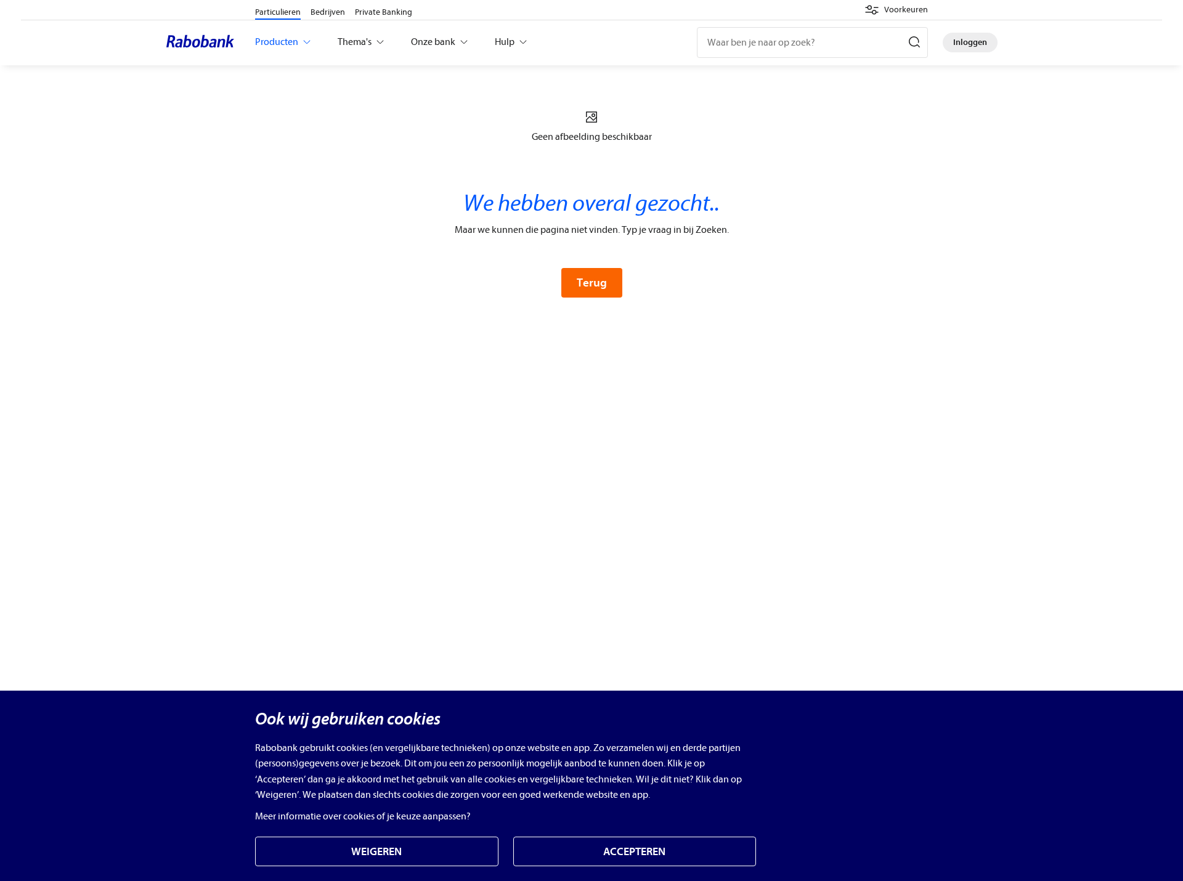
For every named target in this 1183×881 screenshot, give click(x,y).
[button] (896, 9)
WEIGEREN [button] (376, 851)
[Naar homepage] (203, 42)
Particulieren (278, 12)
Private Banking (383, 12)
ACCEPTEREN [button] (634, 851)
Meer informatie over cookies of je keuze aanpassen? (363, 816)
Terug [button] (592, 283)
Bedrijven (328, 12)
